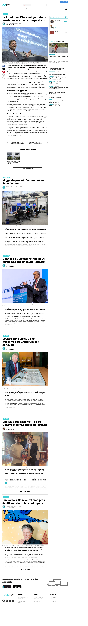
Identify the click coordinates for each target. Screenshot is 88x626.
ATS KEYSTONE (10, 24)
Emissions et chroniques (23, 597)
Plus (56, 8)
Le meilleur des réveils (38, 596)
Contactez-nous (21, 601)
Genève (51, 596)
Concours (35, 8)
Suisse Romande (53, 597)
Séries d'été (28, 8)
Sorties (41, 8)
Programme (35, 5)
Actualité (21, 8)
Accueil (19, 596)
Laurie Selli (10, 429)
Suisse (51, 598)
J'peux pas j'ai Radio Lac (38, 598)
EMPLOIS (19, 602)
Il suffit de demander (38, 597)
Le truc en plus (53, 601)
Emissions (14, 8)
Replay (43, 5)
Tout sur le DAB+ (49, 8)
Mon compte (64, 1)
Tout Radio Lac (37, 601)
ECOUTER (27, 5)
